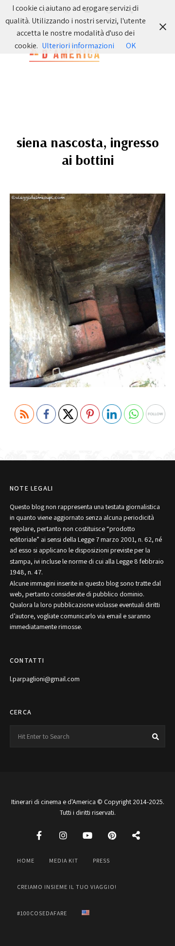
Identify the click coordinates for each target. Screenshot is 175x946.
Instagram (63, 835)
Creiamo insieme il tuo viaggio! (67, 886)
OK (131, 45)
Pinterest (112, 835)
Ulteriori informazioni (78, 45)
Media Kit (63, 860)
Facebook (39, 835)
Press (101, 860)
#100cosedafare (42, 913)
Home (26, 860)
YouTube (87, 835)
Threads (136, 835)
